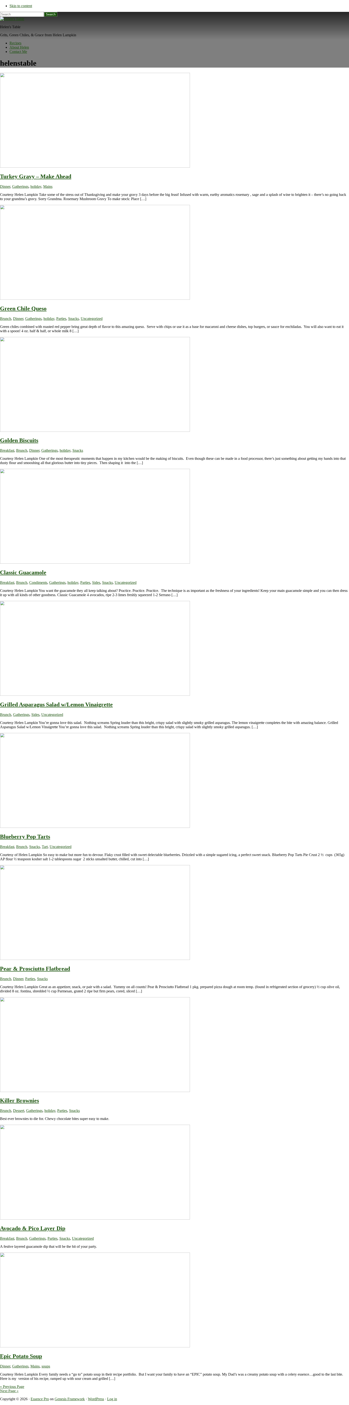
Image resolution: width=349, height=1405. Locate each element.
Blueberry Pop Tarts (25, 837)
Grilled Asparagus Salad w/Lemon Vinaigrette (56, 704)
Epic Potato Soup (21, 1356)
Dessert (18, 1111)
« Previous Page (12, 1387)
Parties (61, 319)
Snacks (73, 319)
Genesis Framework (70, 1399)
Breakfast (7, 450)
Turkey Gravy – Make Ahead (35, 176)
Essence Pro (40, 1399)
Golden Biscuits (19, 440)
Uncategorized (92, 319)
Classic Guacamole (23, 572)
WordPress (96, 1399)
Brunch (5, 319)
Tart (45, 847)
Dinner (5, 186)
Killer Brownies (19, 1100)
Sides (96, 582)
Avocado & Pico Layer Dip (32, 1228)
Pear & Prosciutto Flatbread (35, 969)
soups (46, 1366)
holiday (35, 186)
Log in (112, 1399)
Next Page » (9, 1391)
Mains (47, 186)
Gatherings (20, 186)
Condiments (38, 582)
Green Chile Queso (23, 308)
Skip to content (20, 6)
